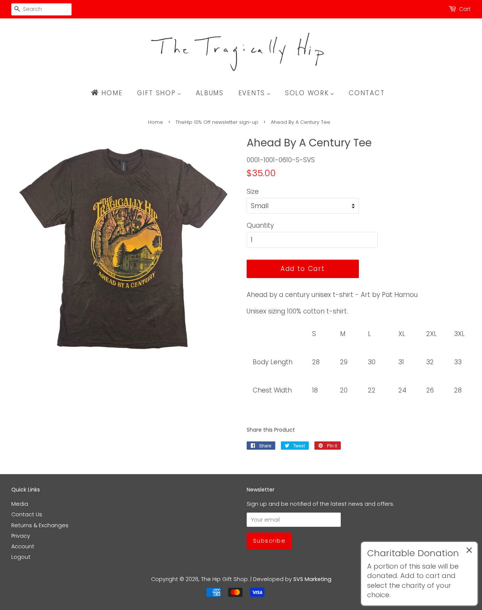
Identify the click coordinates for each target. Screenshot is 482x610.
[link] (419, 573)
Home (155, 122)
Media (19, 504)
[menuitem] (110, 93)
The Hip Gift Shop (224, 579)
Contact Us (26, 514)
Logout (21, 557)
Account (22, 546)
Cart (465, 9)
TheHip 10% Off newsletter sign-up (216, 122)
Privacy (20, 536)
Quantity (260, 225)
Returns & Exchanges (40, 525)
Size (253, 191)
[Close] (469, 551)
